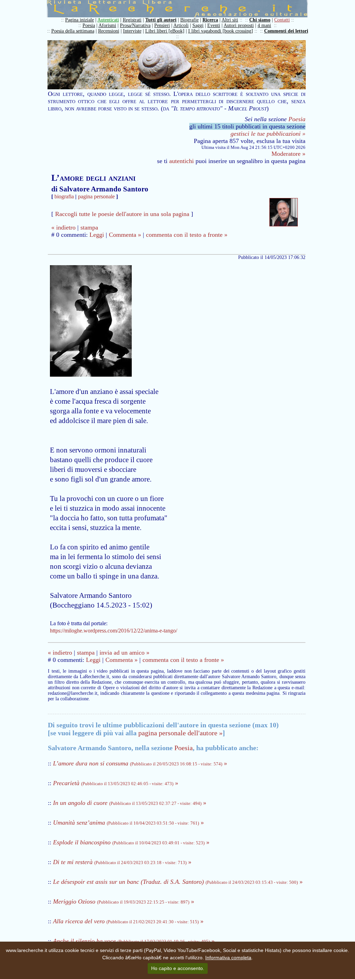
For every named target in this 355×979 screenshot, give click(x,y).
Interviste (132, 31)
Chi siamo (259, 20)
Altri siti (230, 20)
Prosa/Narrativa (135, 25)
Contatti (282, 20)
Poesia (89, 25)
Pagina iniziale (79, 20)
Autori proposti (239, 25)
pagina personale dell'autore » (180, 733)
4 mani (264, 25)
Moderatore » (288, 153)
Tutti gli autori (160, 20)
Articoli (181, 25)
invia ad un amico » (124, 652)
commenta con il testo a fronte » (186, 234)
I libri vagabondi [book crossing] (220, 31)
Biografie (189, 20)
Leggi (96, 234)
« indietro (63, 227)
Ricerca (210, 20)
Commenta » (125, 234)
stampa (89, 227)
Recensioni (108, 31)
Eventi (213, 25)
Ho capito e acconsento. (177, 968)
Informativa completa (228, 957)
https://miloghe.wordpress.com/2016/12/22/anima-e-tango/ (113, 631)
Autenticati (108, 20)
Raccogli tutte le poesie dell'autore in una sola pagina (122, 213)
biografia (64, 196)
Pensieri (162, 25)
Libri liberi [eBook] (164, 31)
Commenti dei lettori (286, 31)
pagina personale (96, 196)
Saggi (198, 25)
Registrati (132, 20)
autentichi (181, 161)
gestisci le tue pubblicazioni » (268, 133)
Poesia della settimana (72, 31)
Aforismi (107, 25)
